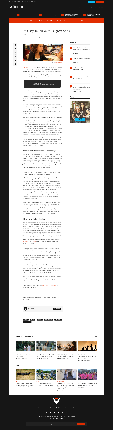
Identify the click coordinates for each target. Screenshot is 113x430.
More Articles (57, 308)
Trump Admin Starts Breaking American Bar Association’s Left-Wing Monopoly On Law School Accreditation (65, 386)
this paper (25, 241)
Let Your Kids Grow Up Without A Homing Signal (24, 355)
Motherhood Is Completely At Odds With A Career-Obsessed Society (45, 355)
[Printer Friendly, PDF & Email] (15, 64)
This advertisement (27, 67)
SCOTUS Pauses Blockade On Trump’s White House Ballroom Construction (44, 385)
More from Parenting (24, 336)
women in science (27, 322)
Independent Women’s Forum (49, 285)
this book (33, 241)
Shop (72, 97)
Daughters (25, 319)
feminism (32, 319)
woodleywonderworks (59, 62)
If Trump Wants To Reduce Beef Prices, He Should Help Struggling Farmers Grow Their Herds (24, 385)
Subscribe (100, 1)
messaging (39, 319)
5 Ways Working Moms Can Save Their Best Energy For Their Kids (65, 355)
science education (48, 319)
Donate (92, 1)
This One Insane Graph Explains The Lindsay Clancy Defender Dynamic (87, 384)
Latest (18, 365)
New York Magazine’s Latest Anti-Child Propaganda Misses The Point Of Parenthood (87, 356)
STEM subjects (58, 319)
